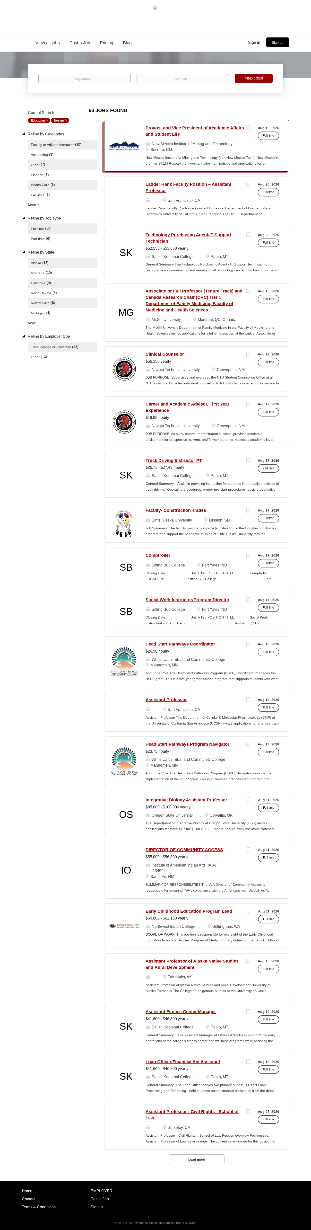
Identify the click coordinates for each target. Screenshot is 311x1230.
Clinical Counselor (165, 354)
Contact (28, 1199)
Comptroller (158, 555)
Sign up (278, 42)
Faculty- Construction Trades (176, 510)
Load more (196, 1159)
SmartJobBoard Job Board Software (173, 1223)
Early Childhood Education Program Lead (189, 911)
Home (27, 1191)
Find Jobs (254, 78)
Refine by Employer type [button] (48, 336)
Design (59, 120)
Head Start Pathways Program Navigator (187, 744)
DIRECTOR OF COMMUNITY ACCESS (184, 849)
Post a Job (100, 1199)
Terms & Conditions (39, 1207)
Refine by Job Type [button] (44, 218)
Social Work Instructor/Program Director (187, 599)
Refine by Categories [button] (45, 134)
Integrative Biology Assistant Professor (186, 799)
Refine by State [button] (40, 252)
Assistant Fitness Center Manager (181, 1011)
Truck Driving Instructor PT (174, 460)
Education (38, 120)
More (32, 205)
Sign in (254, 42)
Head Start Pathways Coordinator (180, 644)
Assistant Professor (166, 699)
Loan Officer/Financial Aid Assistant (183, 1061)
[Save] (248, 128)
